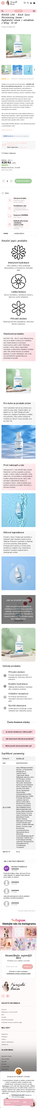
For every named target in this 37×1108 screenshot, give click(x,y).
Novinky (3, 1064)
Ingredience (5, 1069)
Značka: (8, 27)
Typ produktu (5, 1059)
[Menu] (3, 3)
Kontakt (3, 1017)
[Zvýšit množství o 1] (11, 181)
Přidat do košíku (22, 181)
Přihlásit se (27, 966)
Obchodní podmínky (7, 1020)
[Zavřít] (34, 1095)
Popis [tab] (6, 233)
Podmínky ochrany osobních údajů (11, 1022)
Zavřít (22, 192)
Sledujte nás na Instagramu (19, 924)
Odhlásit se (4, 1044)
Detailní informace (6, 130)
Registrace (4, 1034)
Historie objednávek (7, 1042)
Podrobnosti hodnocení (26, 79)
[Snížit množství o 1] (3, 181)
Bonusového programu (21, 136)
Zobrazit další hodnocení (26, 911)
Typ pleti (4, 1061)
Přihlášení (4, 1037)
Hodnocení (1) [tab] (19, 233)
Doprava (4, 1009)
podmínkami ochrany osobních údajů (18, 973)
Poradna (18, 11)
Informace (5, 1086)
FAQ (2, 1014)
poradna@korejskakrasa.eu (34, 11)
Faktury (3, 1039)
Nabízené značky (6, 1056)
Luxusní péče (5, 1066)
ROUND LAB (20, 758)
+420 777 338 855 (2, 11)
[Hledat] (28, 3)
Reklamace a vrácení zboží (9, 1012)
